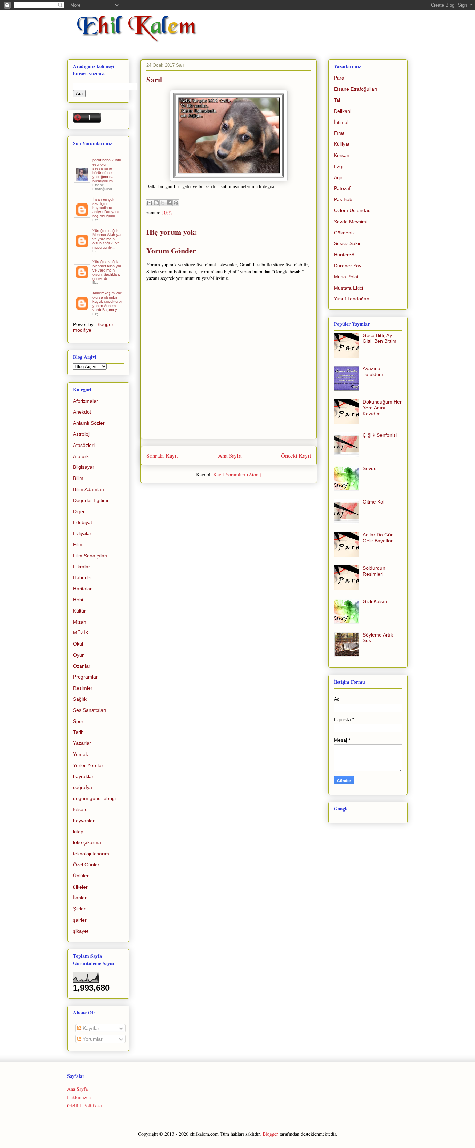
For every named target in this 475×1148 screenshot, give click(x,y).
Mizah (79, 622)
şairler (80, 920)
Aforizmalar (85, 401)
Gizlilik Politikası (84, 1105)
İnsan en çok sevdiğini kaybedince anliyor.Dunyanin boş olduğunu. (106, 207)
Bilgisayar (83, 467)
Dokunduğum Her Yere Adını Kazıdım (382, 407)
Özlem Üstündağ (352, 210)
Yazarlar (82, 743)
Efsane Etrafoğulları (355, 89)
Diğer (79, 511)
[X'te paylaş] (162, 202)
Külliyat (341, 144)
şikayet (80, 931)
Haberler (82, 577)
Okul (78, 644)
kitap (78, 831)
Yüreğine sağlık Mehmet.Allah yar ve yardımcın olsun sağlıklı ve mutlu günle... (107, 238)
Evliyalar (82, 533)
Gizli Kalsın (375, 601)
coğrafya (82, 787)
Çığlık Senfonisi (380, 435)
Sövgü (370, 468)
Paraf (340, 78)
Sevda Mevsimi (350, 221)
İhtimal (341, 122)
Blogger (270, 1134)
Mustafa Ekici (348, 288)
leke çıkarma (87, 842)
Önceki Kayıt (296, 455)
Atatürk (81, 456)
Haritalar (82, 588)
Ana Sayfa (229, 455)
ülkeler (80, 887)
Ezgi (338, 166)
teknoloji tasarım (91, 853)
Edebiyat (82, 522)
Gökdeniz (344, 232)
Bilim (78, 478)
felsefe (80, 809)
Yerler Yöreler (88, 765)
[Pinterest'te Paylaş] (175, 202)
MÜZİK (80, 632)
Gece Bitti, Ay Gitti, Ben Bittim (379, 338)
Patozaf (342, 188)
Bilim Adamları (88, 489)
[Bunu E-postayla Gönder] (149, 202)
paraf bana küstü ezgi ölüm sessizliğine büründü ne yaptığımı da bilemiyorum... (106, 170)
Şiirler (79, 909)
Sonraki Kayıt (162, 455)
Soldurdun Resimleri (374, 571)
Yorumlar (92, 1039)
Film (77, 544)
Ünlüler (81, 876)
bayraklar (83, 776)
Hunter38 (344, 254)
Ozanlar (81, 666)
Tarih (78, 732)
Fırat (339, 133)
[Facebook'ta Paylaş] (169, 202)
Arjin (339, 177)
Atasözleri (84, 445)
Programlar (85, 677)
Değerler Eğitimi (90, 500)
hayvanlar (84, 820)
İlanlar (80, 897)
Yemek (80, 754)
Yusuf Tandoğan (351, 298)
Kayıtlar (90, 1028)
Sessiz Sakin (348, 243)
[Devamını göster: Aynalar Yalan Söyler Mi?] (82, 215)
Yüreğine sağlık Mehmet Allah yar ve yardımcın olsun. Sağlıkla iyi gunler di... (106, 270)
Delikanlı (343, 111)
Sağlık (80, 699)
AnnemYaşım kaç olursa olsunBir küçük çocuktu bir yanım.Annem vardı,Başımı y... (107, 301)
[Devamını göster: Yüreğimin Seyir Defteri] (82, 180)
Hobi (78, 599)
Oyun (79, 655)
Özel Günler (86, 864)
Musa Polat (346, 277)
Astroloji (81, 434)
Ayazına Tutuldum (373, 371)
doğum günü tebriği (94, 798)
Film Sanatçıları (90, 555)
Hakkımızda (79, 1097)
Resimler (82, 688)
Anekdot (82, 412)
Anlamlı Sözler (89, 423)
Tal (337, 100)
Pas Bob (343, 199)
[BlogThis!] (156, 202)
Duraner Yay (347, 265)
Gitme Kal (373, 502)
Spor (78, 721)
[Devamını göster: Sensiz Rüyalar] (82, 246)
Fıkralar (81, 566)
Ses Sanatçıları (89, 710)
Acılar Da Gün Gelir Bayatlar (378, 537)
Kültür (79, 611)
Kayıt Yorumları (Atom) (237, 474)
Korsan (341, 155)
